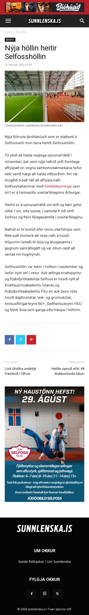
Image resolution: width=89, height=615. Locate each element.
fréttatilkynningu (58, 186)
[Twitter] (20, 339)
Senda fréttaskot (31, 561)
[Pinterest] (31, 339)
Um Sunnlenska (59, 561)
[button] (8, 20)
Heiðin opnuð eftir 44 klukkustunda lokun (68, 371)
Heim (8, 32)
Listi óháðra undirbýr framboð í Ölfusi (21, 371)
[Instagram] (44, 593)
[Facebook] (9, 339)
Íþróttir (21, 32)
